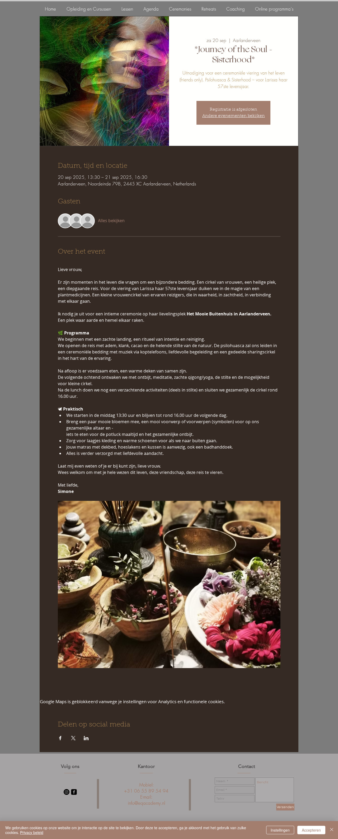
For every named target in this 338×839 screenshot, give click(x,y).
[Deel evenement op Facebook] (60, 738)
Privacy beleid (31, 832)
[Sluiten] (331, 830)
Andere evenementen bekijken (233, 116)
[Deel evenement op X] (73, 738)
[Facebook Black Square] (74, 792)
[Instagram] (66, 792)
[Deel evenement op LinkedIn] (86, 738)
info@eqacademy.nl (146, 803)
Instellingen (280, 830)
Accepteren (311, 830)
